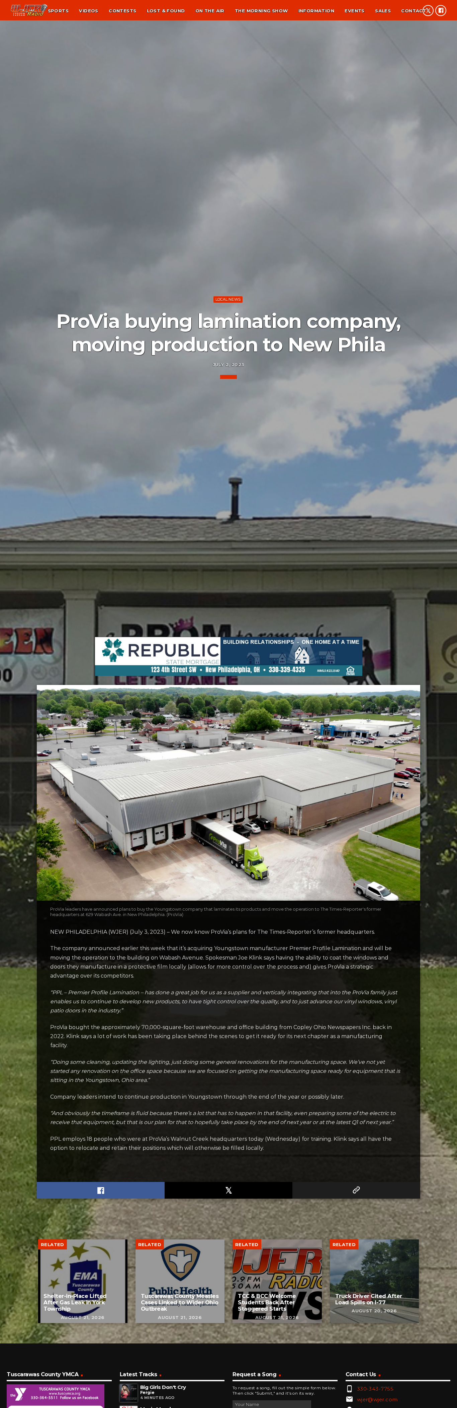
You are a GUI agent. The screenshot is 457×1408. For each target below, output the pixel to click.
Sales (383, 10)
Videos (88, 10)
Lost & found (166, 10)
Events (354, 10)
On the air (209, 10)
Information (316, 10)
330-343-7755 (375, 1389)
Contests (122, 10)
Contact (413, 10)
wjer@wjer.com (377, 1399)
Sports (58, 10)
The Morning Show (261, 10)
